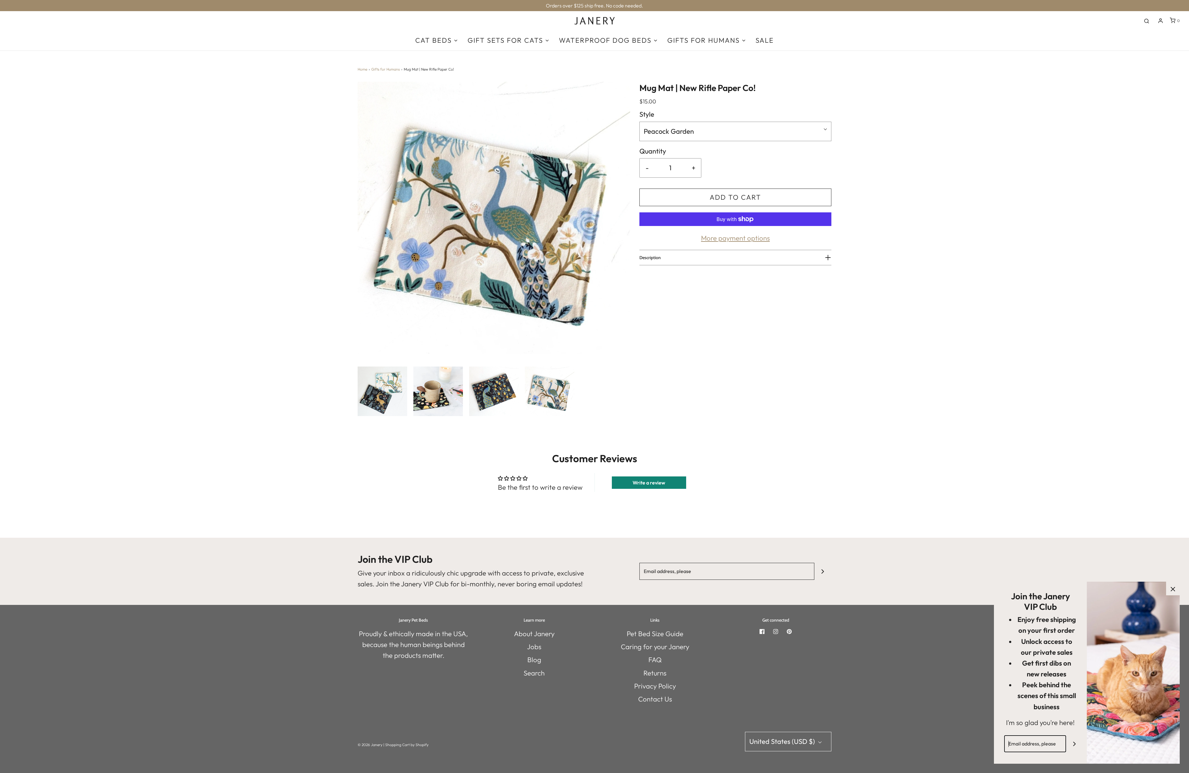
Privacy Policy (655, 686)
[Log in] (1160, 21)
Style (646, 114)
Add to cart (735, 197)
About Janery (534, 633)
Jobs (534, 646)
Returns (654, 673)
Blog (534, 659)
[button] (382, 391)
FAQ (655, 659)
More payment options (735, 238)
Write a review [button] (649, 483)
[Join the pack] (822, 571)
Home (362, 69)
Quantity (652, 151)
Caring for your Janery (655, 646)
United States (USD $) (783, 741)
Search (534, 673)
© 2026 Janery (370, 744)
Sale (765, 40)
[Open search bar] (1146, 20)
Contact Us (655, 699)
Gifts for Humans (385, 69)
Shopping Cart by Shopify (407, 744)
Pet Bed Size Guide (655, 633)
